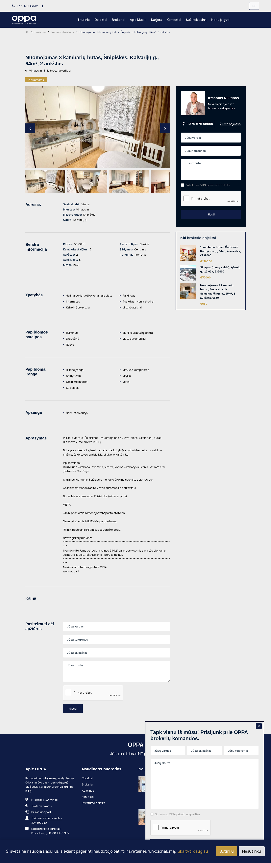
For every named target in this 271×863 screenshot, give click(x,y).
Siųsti (73, 708)
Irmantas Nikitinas (62, 32)
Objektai (100, 19)
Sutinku (226, 851)
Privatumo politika (93, 803)
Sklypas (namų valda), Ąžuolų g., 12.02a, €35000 (220, 269)
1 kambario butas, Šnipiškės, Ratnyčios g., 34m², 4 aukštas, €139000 (220, 251)
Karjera (156, 19)
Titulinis (83, 19)
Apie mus (137, 19)
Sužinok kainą (196, 19)
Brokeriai (118, 19)
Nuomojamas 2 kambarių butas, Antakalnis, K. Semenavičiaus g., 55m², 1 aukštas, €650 (217, 291)
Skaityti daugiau (193, 851)
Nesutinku (251, 851)
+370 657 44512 (27, 6)
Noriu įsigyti (220, 19)
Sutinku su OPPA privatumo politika (208, 185)
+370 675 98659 (200, 124)
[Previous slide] (30, 128)
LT (254, 6)
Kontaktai (174, 19)
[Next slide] (165, 128)
